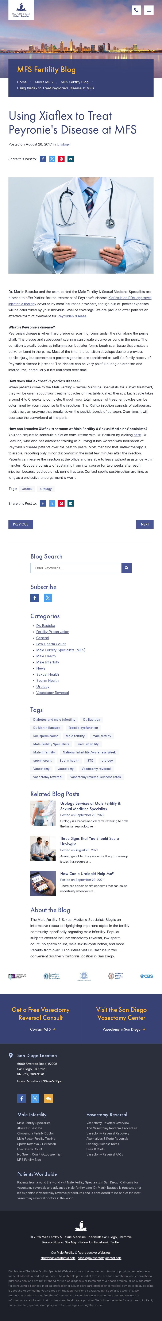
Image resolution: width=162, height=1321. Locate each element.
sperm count (42, 760)
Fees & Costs (95, 1149)
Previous (20, 524)
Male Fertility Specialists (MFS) (60, 650)
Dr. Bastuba (45, 625)
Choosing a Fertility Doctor (35, 1133)
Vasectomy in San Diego (121, 1029)
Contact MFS (40, 1029)
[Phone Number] (136, 10)
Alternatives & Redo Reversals (107, 1138)
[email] (71, 159)
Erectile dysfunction (83, 727)
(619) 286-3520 (33, 1074)
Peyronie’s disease (72, 316)
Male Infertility (47, 662)
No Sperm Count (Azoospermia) (39, 1154)
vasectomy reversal (47, 777)
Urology (63, 144)
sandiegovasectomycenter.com (100, 1258)
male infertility (88, 744)
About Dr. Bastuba (29, 1128)
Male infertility (44, 752)
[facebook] (43, 159)
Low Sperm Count (51, 644)
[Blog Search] (127, 568)
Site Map (71, 1242)
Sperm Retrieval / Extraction (36, 1144)
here (137, 435)
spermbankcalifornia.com (58, 1258)
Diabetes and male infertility (54, 719)
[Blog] (48, 1098)
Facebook (101, 1242)
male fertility (102, 736)
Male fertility (75, 736)
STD (90, 760)
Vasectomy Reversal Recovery (108, 1133)
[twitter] (52, 159)
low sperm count (45, 736)
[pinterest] (61, 159)
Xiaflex (27, 489)
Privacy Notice (52, 1242)
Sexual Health (47, 674)
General (42, 638)
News (40, 668)
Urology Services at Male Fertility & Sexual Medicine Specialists (90, 806)
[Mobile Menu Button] (149, 10)
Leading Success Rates (102, 1144)
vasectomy (66, 768)
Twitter (115, 1242)
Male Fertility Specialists (51, 744)
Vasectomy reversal (96, 768)
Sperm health (69, 760)
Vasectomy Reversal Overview (107, 1123)
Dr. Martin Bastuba (47, 727)
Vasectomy (41, 768)
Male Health (46, 656)
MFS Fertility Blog (29, 1159)
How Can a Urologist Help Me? (87, 873)
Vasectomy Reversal (52, 693)
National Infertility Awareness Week (89, 752)
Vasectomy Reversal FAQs (104, 1154)
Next (145, 524)
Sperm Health (47, 680)
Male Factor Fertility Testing (36, 1138)
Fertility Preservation (52, 632)
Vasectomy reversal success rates (95, 777)
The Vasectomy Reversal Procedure (111, 1128)
